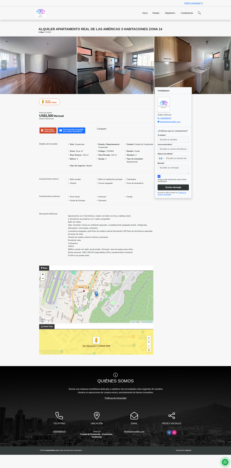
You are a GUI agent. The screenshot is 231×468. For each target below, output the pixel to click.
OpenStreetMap (147, 322)
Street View (51, 102)
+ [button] (43, 274)
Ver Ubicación (89, 346)
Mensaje (161, 163)
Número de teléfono (166, 154)
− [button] (43, 278)
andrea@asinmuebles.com (170, 122)
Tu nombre (162, 135)
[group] (38, 65)
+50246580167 (165, 118)
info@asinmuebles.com (134, 431)
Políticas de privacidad (115, 398)
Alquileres (170, 13)
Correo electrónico (165, 144)
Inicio (145, 13)
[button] (106, 91)
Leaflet (133, 322)
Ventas (155, 13)
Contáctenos (187, 13)
